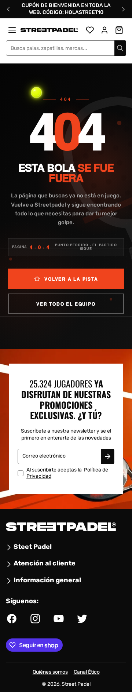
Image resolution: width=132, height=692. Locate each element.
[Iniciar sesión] (104, 30)
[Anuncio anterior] (8, 9)
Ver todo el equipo (65, 304)
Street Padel (76, 684)
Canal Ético (87, 672)
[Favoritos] (90, 30)
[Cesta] (119, 30)
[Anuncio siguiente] (123, 9)
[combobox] (66, 48)
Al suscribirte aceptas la (67, 473)
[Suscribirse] (107, 457)
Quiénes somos (50, 672)
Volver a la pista (71, 279)
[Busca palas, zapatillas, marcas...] (120, 48)
